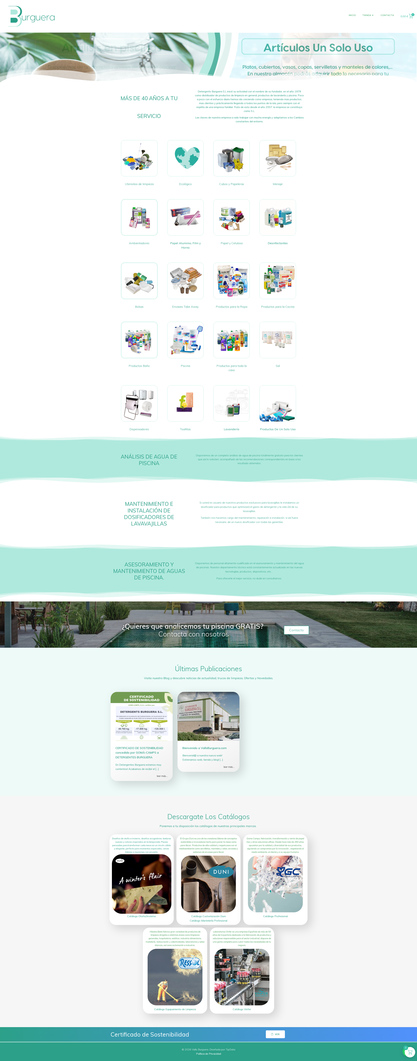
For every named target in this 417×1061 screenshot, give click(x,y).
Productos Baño (139, 366)
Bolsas (139, 306)
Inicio (352, 15)
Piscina (185, 366)
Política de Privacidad (208, 1053)
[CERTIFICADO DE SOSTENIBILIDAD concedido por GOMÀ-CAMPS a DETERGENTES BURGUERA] (142, 716)
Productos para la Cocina (277, 306)
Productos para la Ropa (231, 306)
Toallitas (185, 429)
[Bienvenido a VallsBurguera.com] (209, 716)
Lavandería (231, 429)
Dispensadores (139, 429)
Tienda (366, 15)
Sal (278, 366)
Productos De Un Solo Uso (278, 429)
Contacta (387, 15)
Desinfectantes (278, 243)
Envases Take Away (185, 306)
